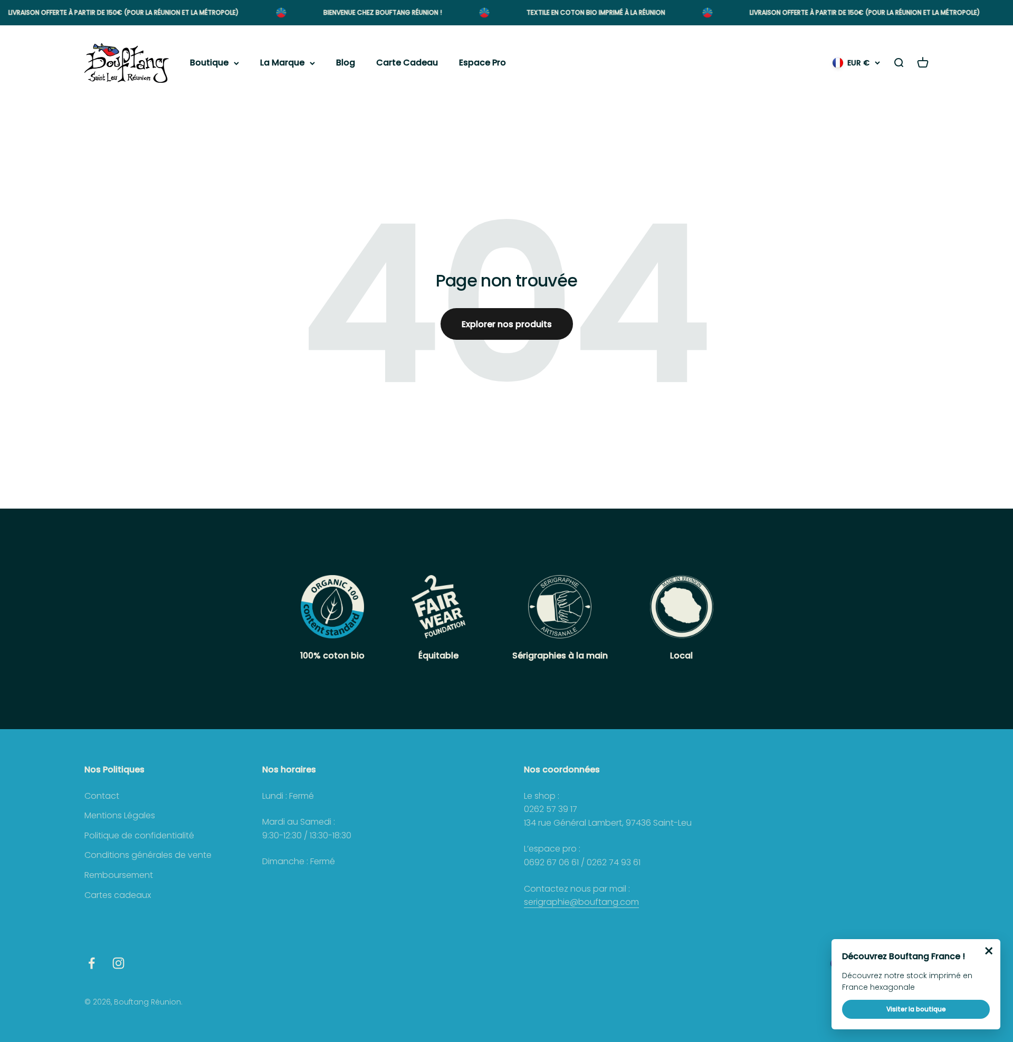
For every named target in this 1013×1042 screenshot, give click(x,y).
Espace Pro (482, 63)
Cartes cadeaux (117, 895)
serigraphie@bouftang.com (581, 902)
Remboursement (118, 875)
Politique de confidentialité (139, 835)
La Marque (282, 63)
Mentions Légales (119, 815)
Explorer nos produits (507, 324)
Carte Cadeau (407, 63)
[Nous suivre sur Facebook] (91, 963)
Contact (101, 796)
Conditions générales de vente (148, 855)
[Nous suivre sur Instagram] (118, 963)
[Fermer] (988, 950)
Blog (345, 63)
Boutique (209, 63)
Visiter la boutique (916, 1009)
